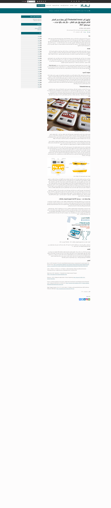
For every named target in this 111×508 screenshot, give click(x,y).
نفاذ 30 (39, 36)
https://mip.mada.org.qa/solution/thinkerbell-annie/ (57, 274)
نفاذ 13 (39, 73)
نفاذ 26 (39, 45)
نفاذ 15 (39, 69)
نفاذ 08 (39, 84)
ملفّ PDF (88, 32)
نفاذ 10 (39, 80)
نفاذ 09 (39, 82)
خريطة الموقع (84, 1)
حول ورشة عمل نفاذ (41, 5)
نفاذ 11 (39, 78)
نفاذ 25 (39, 47)
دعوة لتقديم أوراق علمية (64, 5)
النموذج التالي (39, 29)
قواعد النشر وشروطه (55, 5)
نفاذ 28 (39, 40)
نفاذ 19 (84, 32)
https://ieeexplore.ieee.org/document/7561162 (65, 288)
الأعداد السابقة (48, 5)
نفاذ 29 (39, 38)
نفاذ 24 (39, 49)
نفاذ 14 (39, 71)
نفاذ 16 (39, 67)
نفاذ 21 (39, 56)
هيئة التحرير (71, 5)
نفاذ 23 (39, 51)
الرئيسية (76, 5)
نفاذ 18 (39, 62)
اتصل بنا (89, 1)
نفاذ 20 (39, 58)
